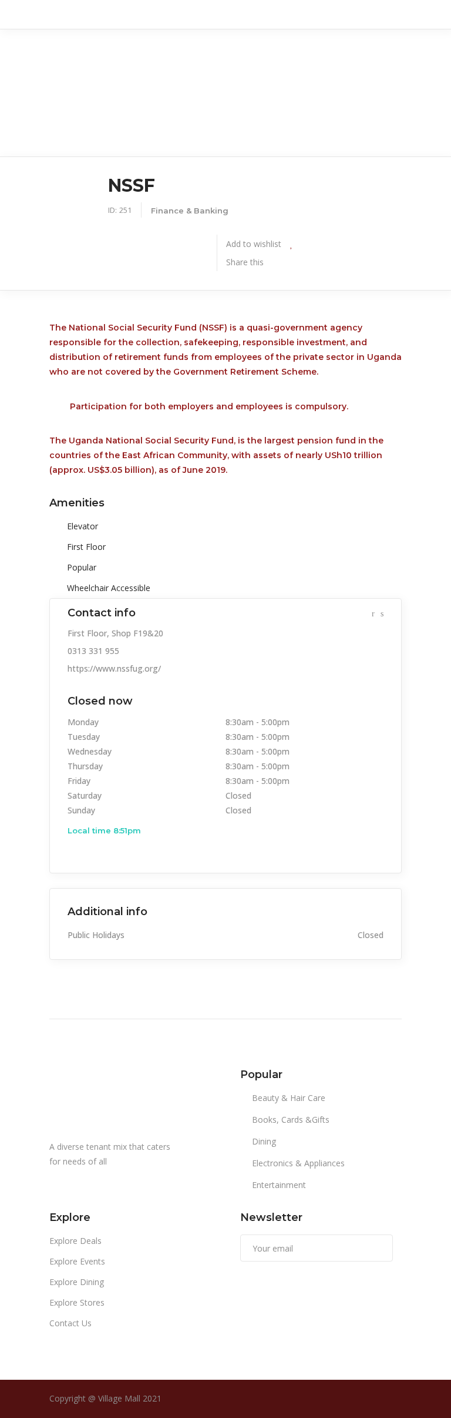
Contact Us (70, 1323)
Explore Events (77, 1261)
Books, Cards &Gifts (290, 1119)
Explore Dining (76, 1281)
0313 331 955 (93, 650)
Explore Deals (75, 1240)
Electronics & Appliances (298, 1163)
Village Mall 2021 (129, 1398)
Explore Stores (77, 1302)
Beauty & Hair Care (288, 1097)
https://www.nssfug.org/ (114, 668)
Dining (264, 1141)
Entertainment (279, 1184)
